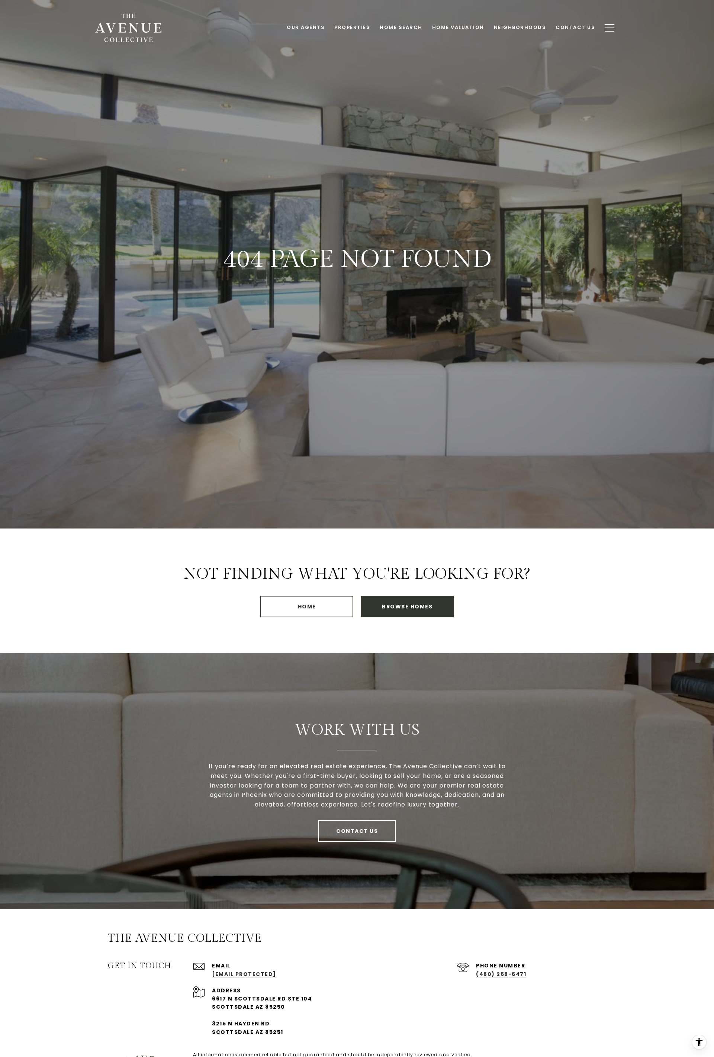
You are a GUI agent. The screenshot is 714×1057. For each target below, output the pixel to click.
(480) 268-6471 (501, 974)
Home (307, 606)
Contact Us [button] (357, 831)
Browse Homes (407, 606)
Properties (352, 27)
